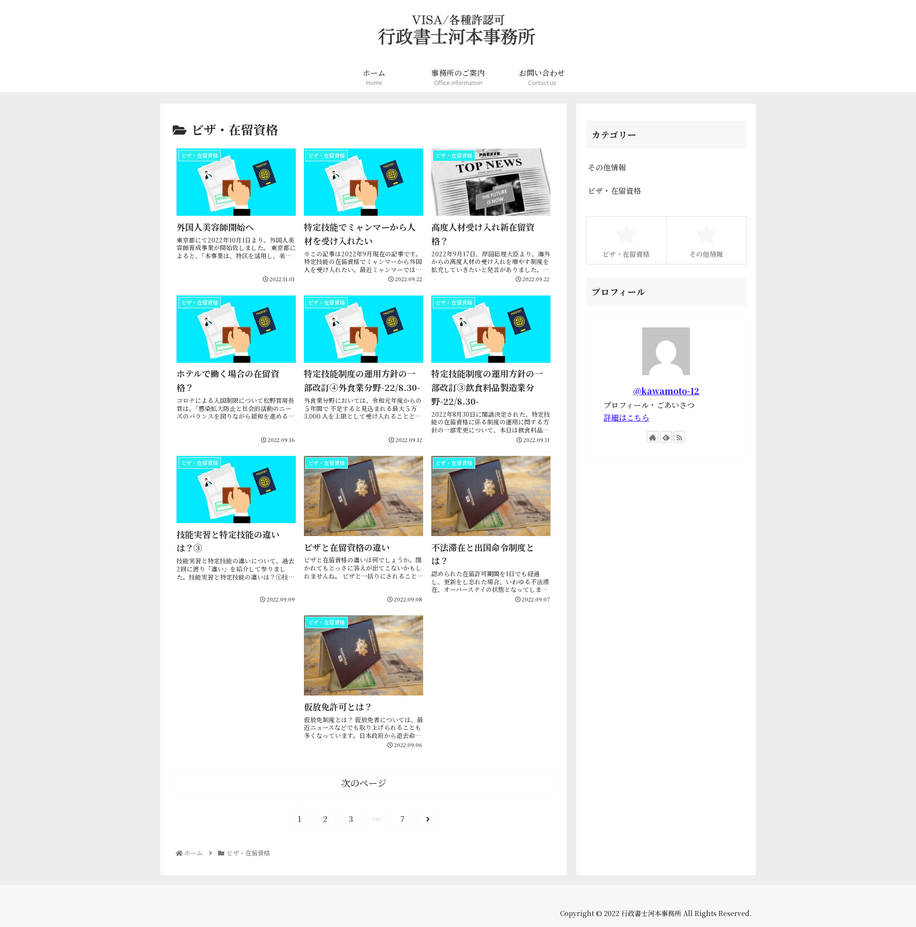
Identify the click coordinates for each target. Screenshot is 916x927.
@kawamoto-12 (666, 391)
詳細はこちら (626, 417)
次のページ (363, 782)
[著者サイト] (652, 436)
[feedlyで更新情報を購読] (666, 436)
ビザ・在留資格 (614, 190)
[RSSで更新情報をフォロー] (679, 436)
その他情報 (607, 167)
